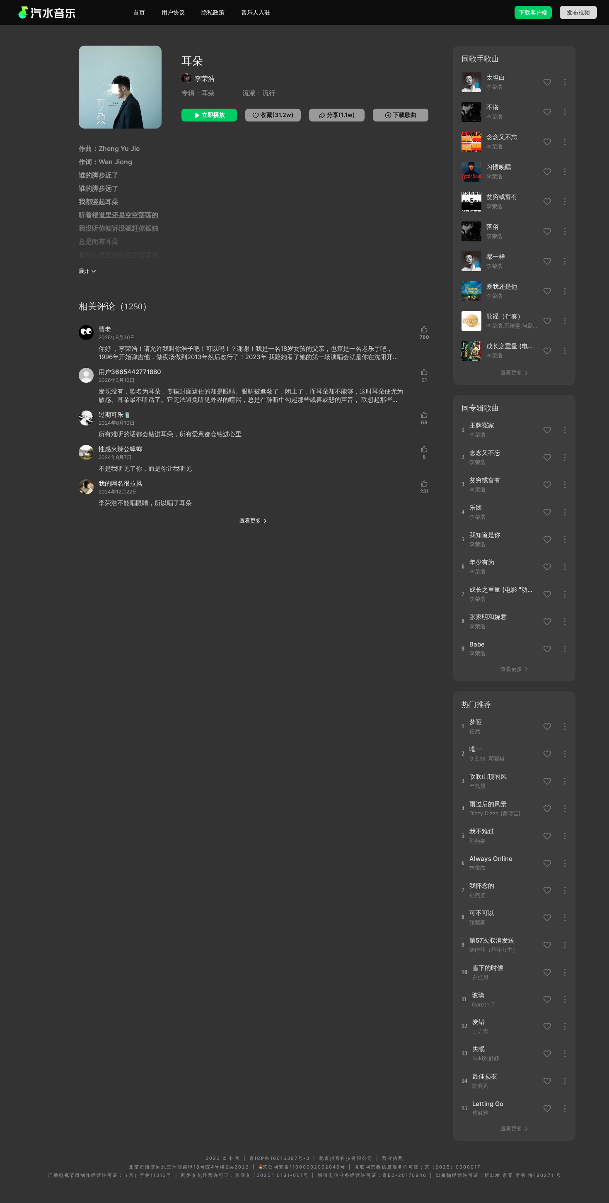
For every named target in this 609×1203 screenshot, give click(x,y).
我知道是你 (484, 535)
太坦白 (495, 77)
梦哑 (475, 722)
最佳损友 (484, 1076)
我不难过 (481, 831)
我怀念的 (481, 885)
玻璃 (478, 995)
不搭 (492, 107)
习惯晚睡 (498, 167)
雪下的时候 (487, 968)
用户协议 (173, 12)
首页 (139, 12)
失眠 (478, 1049)
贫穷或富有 (501, 197)
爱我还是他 (501, 286)
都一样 (495, 256)
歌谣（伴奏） (505, 316)
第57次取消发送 (491, 940)
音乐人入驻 (255, 12)
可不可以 (481, 913)
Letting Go (487, 1104)
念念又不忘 (501, 137)
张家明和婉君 (488, 617)
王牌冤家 (481, 425)
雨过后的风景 (488, 804)
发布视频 (578, 12)
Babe (477, 644)
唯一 (475, 749)
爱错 (478, 1022)
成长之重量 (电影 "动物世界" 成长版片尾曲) (512, 346)
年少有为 (481, 562)
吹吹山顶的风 (488, 776)
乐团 (475, 507)
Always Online (490, 859)
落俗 (492, 227)
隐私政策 (213, 12)
